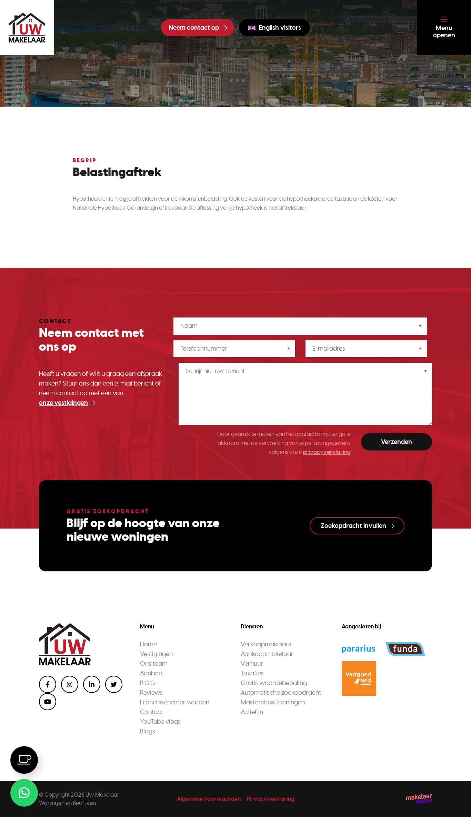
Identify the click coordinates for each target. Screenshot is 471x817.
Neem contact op (194, 27)
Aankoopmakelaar (267, 654)
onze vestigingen (63, 403)
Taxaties (252, 673)
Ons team (154, 663)
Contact (151, 712)
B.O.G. (148, 683)
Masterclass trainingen (273, 702)
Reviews (151, 692)
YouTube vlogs (160, 721)
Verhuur (252, 663)
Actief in (252, 712)
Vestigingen (156, 654)
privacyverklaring (327, 452)
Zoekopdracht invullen (353, 526)
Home (148, 644)
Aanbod (151, 673)
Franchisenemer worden (174, 702)
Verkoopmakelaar (266, 644)
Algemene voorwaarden (209, 799)
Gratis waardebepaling (274, 683)
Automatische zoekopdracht (281, 692)
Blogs (147, 731)
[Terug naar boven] (457, 803)
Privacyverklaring (270, 799)
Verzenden (396, 442)
